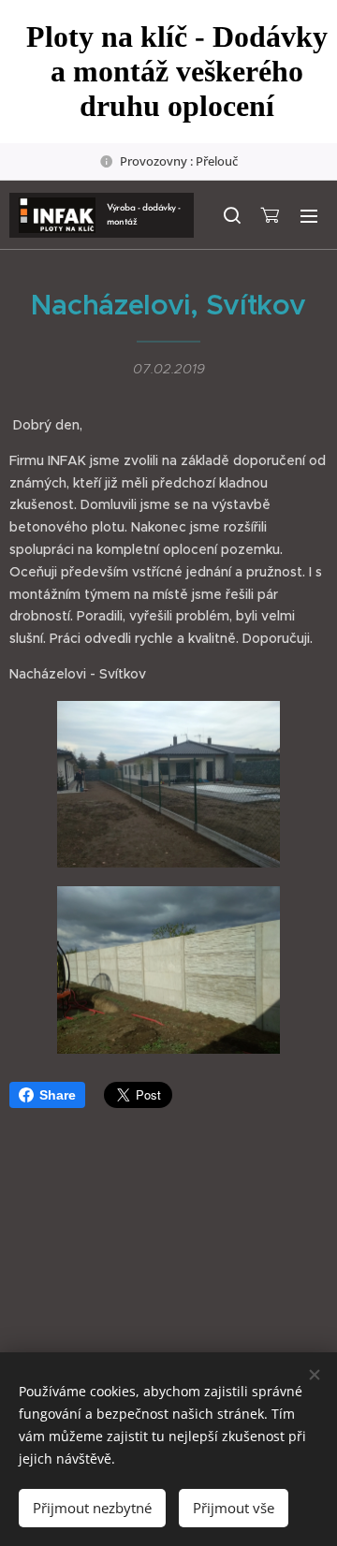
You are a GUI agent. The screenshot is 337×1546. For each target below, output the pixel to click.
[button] (231, 215)
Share (57, 1094)
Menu (309, 215)
